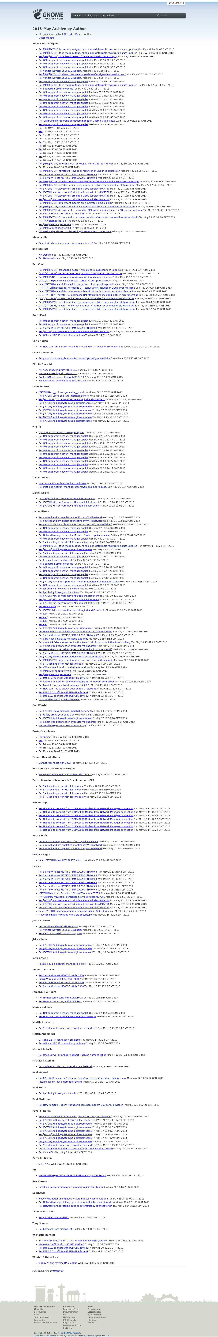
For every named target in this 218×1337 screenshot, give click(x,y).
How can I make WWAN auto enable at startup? (65, 914)
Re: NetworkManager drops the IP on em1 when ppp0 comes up (74, 535)
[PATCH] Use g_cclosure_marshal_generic (62, 392)
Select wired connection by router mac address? (66, 243)
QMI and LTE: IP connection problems (59, 1040)
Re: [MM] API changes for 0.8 (55, 224)
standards (51, 1336)
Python (98, 1336)
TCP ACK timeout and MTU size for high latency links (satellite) (73, 1240)
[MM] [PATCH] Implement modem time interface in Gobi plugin (74, 911)
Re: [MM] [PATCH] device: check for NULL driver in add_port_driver (76, 163)
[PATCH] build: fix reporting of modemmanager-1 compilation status (77, 120)
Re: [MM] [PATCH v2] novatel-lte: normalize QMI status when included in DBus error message (91, 210)
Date (78, 34)
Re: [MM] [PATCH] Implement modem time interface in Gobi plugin (76, 203)
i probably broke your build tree (57, 714)
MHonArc (58, 1271)
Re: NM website (47, 258)
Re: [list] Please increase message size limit (63, 638)
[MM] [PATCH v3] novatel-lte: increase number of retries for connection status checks (86, 305)
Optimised (38, 1336)
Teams (37, 1315)
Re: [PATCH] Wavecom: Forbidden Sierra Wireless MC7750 (71, 656)
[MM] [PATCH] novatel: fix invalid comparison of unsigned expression (77, 284)
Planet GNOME (94, 1315)
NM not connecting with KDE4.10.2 (58, 370)
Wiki (65, 1315)
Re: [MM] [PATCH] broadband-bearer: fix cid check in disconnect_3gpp (78, 56)
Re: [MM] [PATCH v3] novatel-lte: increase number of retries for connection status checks (89, 217)
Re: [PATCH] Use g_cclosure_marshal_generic (64, 396)
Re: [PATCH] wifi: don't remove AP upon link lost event (69, 502)
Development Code (72, 1325)
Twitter (91, 1323)
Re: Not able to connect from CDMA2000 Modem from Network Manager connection (86, 808)
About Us (38, 1309)
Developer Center (71, 1309)
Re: (40, 128)
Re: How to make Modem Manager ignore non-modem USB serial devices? (81, 1105)
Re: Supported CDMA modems (56, 88)
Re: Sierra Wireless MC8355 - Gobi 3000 (61, 213)
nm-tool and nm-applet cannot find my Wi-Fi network (68, 841)
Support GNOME (42, 1317)
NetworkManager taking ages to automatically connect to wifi (73, 1198)
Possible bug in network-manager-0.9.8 (61, 964)
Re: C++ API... (47, 1152)
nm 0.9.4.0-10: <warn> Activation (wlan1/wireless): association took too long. (82, 1078)
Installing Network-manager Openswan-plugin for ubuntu (71, 1187)
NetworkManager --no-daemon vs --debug (62, 725)
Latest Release (94, 1312)
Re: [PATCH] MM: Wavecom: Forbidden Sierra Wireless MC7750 (74, 188)
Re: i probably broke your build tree (59, 588)
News (91, 1307)
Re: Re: (43, 613)
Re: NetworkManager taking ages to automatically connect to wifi (75, 631)
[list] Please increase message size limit (61, 1081)
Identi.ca (92, 1320)
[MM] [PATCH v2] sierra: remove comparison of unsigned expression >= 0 (80, 273)
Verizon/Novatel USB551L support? (58, 926)
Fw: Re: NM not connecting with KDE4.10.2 (62, 377)
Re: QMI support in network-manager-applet (63, 60)
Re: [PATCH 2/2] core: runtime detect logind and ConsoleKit (72, 399)
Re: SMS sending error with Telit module (61, 542)
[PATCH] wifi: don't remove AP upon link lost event (67, 498)
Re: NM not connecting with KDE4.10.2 (60, 997)
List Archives (108, 15)
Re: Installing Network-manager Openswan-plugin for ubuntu (73, 487)
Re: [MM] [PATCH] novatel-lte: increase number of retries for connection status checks (87, 185)
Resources (68, 1307)
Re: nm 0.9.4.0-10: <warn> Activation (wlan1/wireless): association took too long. (85, 642)
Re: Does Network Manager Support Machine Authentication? (73, 1055)
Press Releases (94, 1309)
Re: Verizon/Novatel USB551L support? (60, 71)
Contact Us (39, 1320)
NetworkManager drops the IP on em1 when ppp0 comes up (72, 1175)
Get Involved (40, 1312)
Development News (97, 1317)
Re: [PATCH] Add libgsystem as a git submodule (65, 403)
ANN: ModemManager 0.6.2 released (59, 699)
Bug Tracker (69, 1323)
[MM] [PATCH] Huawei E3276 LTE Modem (61, 860)
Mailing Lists (91, 15)
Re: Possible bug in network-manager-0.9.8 (63, 685)
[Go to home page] (53, 20)
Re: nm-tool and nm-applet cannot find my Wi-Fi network (70, 517)
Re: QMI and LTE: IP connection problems (62, 335)
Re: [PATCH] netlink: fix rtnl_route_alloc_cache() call (68, 1120)
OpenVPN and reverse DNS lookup (58, 1263)
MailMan (90, 1336)
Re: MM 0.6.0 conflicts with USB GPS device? (63, 678)
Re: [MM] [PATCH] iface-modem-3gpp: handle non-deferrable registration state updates (88, 49)
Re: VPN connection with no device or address (64, 667)
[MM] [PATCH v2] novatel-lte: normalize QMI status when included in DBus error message (88, 295)
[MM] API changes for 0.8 (53, 221)
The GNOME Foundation (45, 1323)
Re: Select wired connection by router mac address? (68, 646)
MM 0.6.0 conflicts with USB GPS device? (61, 1244)
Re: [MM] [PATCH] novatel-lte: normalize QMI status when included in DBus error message (89, 181)
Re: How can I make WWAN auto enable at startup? (67, 688)
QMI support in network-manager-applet (61, 432)
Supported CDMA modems (54, 1217)
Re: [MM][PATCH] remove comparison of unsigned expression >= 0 (76, 277)
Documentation (70, 1312)
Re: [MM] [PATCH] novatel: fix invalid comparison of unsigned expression (79, 171)
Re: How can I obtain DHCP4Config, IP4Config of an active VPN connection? (81, 346)
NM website (45, 254)
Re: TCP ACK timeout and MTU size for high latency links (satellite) (76, 1148)
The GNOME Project (44, 1307)
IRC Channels (69, 1320)
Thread (68, 34)
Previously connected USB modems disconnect (65, 774)
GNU (108, 1336)
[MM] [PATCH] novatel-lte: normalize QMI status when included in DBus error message (87, 288)
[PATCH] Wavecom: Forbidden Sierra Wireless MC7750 (69, 893)
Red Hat (70, 1336)
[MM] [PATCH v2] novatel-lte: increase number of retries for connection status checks (86, 298)
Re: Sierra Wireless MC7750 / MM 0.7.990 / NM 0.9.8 (68, 174)
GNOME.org (177, 3)
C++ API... (44, 1164)
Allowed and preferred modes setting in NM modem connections (75, 231)
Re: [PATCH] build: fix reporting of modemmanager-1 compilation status (79, 581)
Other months (46, 38)
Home (77, 15)
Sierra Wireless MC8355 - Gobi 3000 (59, 979)
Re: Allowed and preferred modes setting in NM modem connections (77, 681)
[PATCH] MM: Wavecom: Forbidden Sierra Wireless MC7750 (72, 897)
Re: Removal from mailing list (55, 560)
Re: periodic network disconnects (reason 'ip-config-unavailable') (75, 358)
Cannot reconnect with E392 (55, 763)
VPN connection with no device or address (62, 483)
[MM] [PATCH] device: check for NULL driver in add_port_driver (74, 280)
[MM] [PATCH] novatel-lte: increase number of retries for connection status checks (85, 291)
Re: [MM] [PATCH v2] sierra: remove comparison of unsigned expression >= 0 (82, 74)
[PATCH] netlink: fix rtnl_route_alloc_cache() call (65, 1066)
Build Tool (67, 1328)
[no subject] (45, 737)
